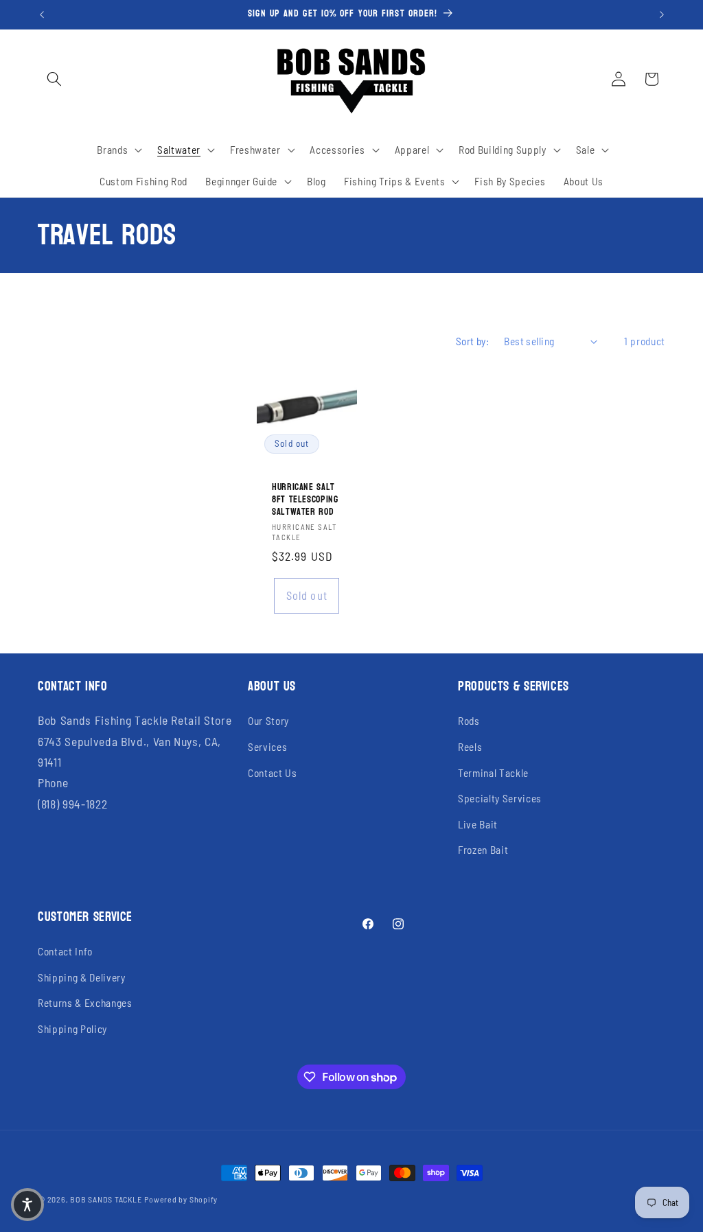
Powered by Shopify (181, 1199)
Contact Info (65, 951)
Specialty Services (500, 798)
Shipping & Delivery (82, 977)
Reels (470, 747)
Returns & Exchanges (85, 1003)
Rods (469, 720)
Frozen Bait (483, 850)
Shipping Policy (72, 1029)
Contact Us (272, 773)
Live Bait (478, 824)
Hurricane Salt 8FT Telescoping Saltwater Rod (305, 499)
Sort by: (472, 341)
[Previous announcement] (42, 14)
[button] (54, 78)
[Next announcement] (662, 14)
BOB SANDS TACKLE (105, 1199)
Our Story (268, 720)
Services (267, 747)
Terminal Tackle (493, 773)
